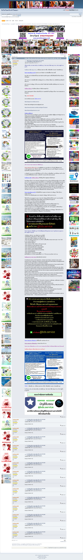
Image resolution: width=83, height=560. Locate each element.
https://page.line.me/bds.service (32, 101)
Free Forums (44, 556)
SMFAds (39, 556)
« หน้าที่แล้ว (62, 54)
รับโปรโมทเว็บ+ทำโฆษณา (9, 10)
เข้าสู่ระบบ (14, 14)
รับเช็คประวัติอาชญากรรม (31, 69)
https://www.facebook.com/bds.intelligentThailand (36, 107)
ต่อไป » (65, 54)
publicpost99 (16, 60)
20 (16, 56)
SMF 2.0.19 (37, 555)
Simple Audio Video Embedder (42, 557)
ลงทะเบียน (19, 14)
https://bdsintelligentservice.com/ (32, 110)
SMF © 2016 (41, 555)
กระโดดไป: (45, 547)
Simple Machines (46, 555)
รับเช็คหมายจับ (28, 389)
